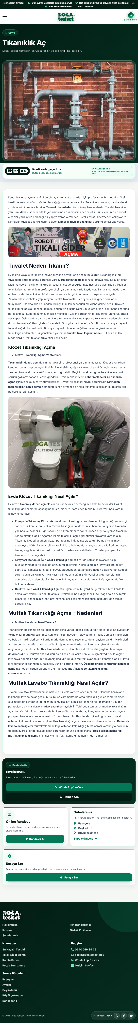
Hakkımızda (10, 924)
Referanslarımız (80, 924)
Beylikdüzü (9, 990)
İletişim (7, 930)
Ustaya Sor (71, 877)
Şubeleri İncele (83, 838)
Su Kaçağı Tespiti (13, 949)
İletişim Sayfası (84, 965)
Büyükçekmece (12, 995)
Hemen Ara (71, 797)
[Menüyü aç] (3, 16)
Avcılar (6, 984)
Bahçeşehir (9, 1000)
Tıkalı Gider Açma (14, 954)
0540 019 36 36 (85, 949)
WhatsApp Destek (86, 960)
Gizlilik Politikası (80, 930)
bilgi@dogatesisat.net (89, 954)
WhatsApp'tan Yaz (71, 787)
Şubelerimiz (10, 935)
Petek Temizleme (13, 965)
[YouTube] (131, 1016)
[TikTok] (124, 1016)
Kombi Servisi (11, 960)
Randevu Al (37, 839)
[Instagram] (117, 1016)
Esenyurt (8, 979)
